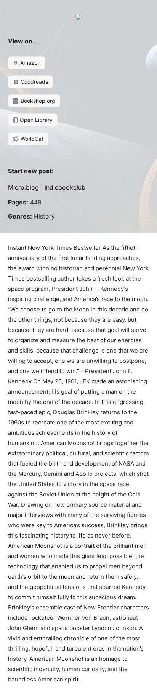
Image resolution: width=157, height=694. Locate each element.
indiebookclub (65, 187)
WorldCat (31, 139)
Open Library (35, 119)
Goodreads (33, 81)
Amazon (29, 62)
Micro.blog (23, 187)
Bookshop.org (37, 100)
